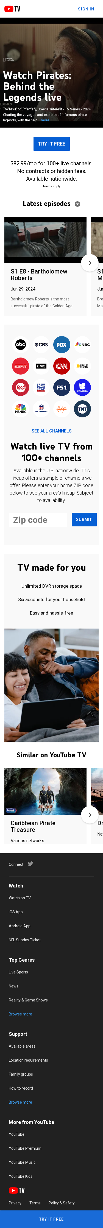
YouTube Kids (20, 1176)
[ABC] (20, 345)
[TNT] (82, 409)
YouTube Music (22, 1162)
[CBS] (41, 345)
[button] (90, 263)
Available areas (22, 1046)
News (13, 986)
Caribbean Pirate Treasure (33, 826)
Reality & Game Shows (28, 1000)
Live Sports (18, 972)
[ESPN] (20, 366)
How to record (21, 1088)
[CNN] (62, 366)
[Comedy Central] (82, 366)
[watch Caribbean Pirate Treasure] (45, 791)
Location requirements (28, 1060)
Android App (19, 926)
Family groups (21, 1074)
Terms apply (51, 186)
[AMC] (41, 366)
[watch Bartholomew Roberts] (45, 240)
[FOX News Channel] (41, 387)
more (45, 120)
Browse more (20, 1014)
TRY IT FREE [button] (51, 144)
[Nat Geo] (9, 59)
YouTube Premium (25, 1148)
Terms (35, 1203)
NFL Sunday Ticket (25, 940)
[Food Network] (20, 387)
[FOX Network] (62, 345)
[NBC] (82, 345)
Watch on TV (20, 898)
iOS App (16, 912)
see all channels (52, 431)
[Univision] (82, 387)
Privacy (15, 1203)
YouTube (16, 1134)
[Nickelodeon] (62, 409)
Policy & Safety (62, 1203)
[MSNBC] (20, 409)
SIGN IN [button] (86, 9)
